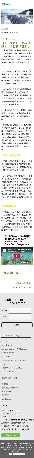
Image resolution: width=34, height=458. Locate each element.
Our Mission (6, 341)
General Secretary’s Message (14, 349)
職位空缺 (5, 383)
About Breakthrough (10, 335)
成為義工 (5, 395)
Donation (11, 435)
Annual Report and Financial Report (14, 362)
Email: (4, 316)
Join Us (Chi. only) (9, 378)
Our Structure (7, 352)
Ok (10, 454)
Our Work (5, 356)
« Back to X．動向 (23, 283)
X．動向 (4, 28)
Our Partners (7, 371)
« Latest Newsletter (22, 287)
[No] (32, 449)
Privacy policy (19, 454)
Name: (4, 310)
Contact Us (6, 405)
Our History (6, 345)
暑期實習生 (6, 391)
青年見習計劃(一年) (9, 387)
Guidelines (6, 399)
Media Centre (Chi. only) (11, 368)
